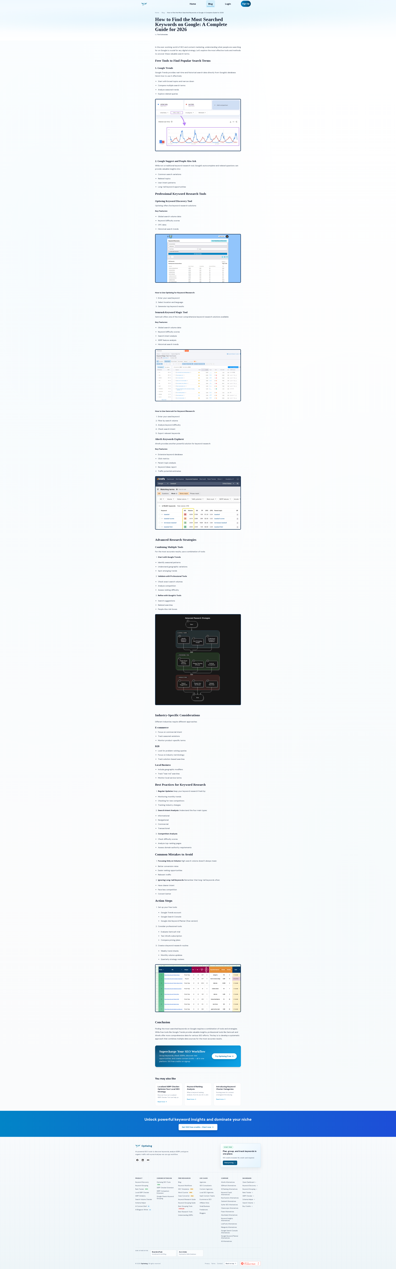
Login (228, 3)
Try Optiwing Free (223, 1056)
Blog (210, 3)
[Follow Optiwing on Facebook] (137, 1160)
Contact (220, 1263)
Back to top (230, 1263)
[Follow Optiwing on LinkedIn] (143, 1160)
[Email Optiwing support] (148, 1160)
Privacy (207, 1263)
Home (193, 3)
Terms (213, 1263)
